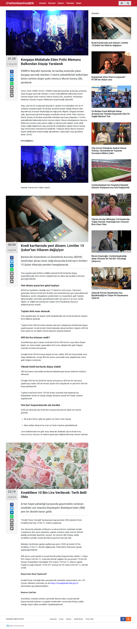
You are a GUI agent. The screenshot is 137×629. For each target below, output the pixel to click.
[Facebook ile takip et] (123, 619)
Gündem (42, 3)
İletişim (68, 619)
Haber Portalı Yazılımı (17, 626)
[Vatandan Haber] (20, 3)
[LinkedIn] (11, 79)
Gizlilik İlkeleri (78, 619)
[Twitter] (11, 75)
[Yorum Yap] (11, 95)
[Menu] (122, 3)
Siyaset (61, 3)
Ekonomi (51, 3)
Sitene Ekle (89, 619)
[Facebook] (11, 71)
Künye (61, 619)
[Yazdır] (11, 91)
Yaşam (78, 3)
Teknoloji (70, 3)
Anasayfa (53, 619)
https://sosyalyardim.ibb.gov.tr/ (64, 583)
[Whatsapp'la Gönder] (11, 83)
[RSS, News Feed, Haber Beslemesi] (128, 619)
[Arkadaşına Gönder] (11, 87)
